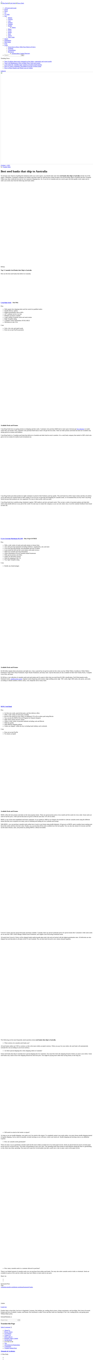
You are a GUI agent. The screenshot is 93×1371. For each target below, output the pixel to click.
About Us (7, 1330)
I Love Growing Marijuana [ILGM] (12, 538)
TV (5, 13)
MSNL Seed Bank (6, 706)
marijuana (24, 1287)
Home (6, 9)
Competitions (12, 50)
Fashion (10, 22)
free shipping (80, 429)
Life (5, 16)
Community (7, 1346)
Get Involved (8, 1340)
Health (10, 26)
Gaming (10, 24)
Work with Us (8, 1337)
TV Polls (7, 14)
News (6, 11)
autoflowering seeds (16, 679)
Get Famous (7, 1333)
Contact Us (7, 1335)
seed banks (30, 1287)
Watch (6, 39)
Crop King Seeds (6, 302)
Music (10, 29)
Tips (5, 1343)
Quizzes (10, 19)
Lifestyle (3, 71)
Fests (5, 43)
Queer (10, 30)
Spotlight (10, 48)
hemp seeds (17, 1287)
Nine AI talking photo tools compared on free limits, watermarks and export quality (28, 61)
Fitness (14, 27)
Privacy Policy (8, 1332)
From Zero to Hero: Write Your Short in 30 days (22, 47)
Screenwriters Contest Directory (21, 53)
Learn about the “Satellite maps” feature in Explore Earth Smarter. (23, 64)
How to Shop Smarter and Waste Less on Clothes (18, 68)
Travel (10, 35)
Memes (10, 17)
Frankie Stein (7, 167)
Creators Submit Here (10, 1348)
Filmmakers (7, 40)
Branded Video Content (11, 1338)
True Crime (11, 37)
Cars (9, 21)
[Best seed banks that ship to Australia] (13, 1303)
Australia (3, 1287)
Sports (10, 32)
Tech (9, 34)
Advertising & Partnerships (12, 1345)
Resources (11, 52)
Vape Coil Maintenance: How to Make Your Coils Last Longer (22, 63)
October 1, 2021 (5, 165)
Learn (6, 45)
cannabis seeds (10, 1287)
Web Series (7, 42)
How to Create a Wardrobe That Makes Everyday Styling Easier (22, 66)
